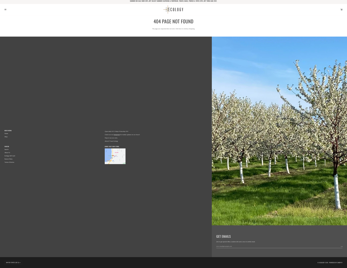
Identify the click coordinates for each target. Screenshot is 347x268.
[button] (154, 129)
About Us (7, 152)
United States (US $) (12, 262)
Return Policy (8, 159)
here (180, 29)
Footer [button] (7, 146)
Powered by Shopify (335, 262)
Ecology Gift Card (10, 156)
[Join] (340, 246)
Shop (6, 137)
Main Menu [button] (8, 130)
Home (6, 133)
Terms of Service (9, 162)
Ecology (322, 262)
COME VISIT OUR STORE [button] (112, 146)
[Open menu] (7, 9)
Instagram (117, 134)
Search (6, 149)
